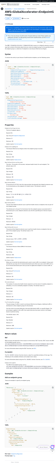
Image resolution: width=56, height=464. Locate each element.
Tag (14, 455)
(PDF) (25, 31)
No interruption (18, 144)
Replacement (17, 159)
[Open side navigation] (2, 9)
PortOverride (28, 81)
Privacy (12, 462)
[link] (31, 8)
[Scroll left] (23, 4)
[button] (9, 24)
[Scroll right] (50, 4)
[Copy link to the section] (4, 54)
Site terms (17, 462)
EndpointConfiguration (37, 70)
